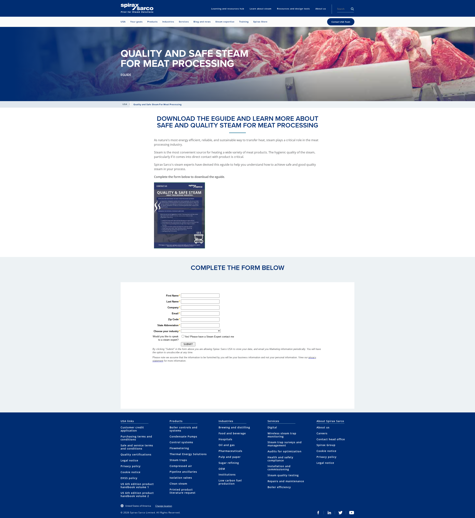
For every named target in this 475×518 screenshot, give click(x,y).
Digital (272, 427)
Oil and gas (227, 445)
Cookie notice (130, 472)
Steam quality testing (283, 475)
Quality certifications (136, 454)
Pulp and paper (230, 457)
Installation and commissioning (279, 467)
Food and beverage (232, 433)
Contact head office (331, 439)
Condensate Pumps (183, 436)
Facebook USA (318, 512)
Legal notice (129, 460)
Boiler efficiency (279, 487)
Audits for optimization (285, 451)
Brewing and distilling (234, 427)
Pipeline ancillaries (183, 471)
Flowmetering (179, 448)
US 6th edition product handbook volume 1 (137, 485)
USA (124, 104)
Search (352, 8)
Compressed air (181, 466)
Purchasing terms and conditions (136, 438)
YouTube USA (351, 512)
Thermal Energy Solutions (188, 454)
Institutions (227, 474)
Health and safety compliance (280, 458)
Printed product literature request (183, 491)
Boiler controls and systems (183, 429)
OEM (222, 469)
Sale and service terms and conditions (137, 447)
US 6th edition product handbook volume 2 (137, 494)
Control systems (181, 442)
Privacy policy (131, 466)
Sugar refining (229, 463)
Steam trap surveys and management (285, 443)
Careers (322, 433)
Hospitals (225, 439)
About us (323, 427)
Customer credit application (132, 429)
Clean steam (178, 483)
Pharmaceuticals (230, 451)
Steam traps (178, 460)
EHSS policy (129, 478)
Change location (163, 505)
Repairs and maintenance (286, 481)
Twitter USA (340, 512)
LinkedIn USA (329, 512)
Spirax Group (326, 445)
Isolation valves (181, 477)
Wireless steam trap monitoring (282, 435)
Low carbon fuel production (230, 482)
